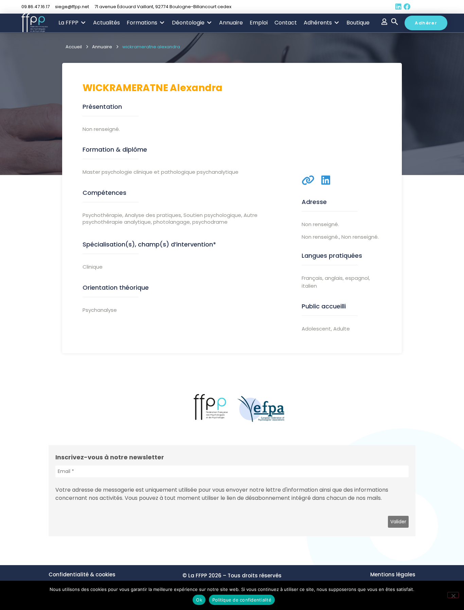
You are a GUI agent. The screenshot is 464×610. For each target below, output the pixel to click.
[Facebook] (407, 6)
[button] (72, 23)
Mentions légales (392, 574)
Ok (199, 600)
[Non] (453, 595)
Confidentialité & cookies (82, 574)
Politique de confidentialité (241, 600)
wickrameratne (125, 88)
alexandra (196, 88)
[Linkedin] (398, 6)
